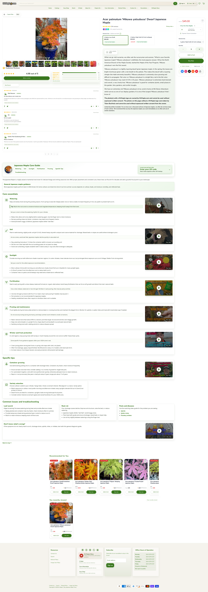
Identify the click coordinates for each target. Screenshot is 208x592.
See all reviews (56, 80)
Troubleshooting (20, 172)
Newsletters (144, 8)
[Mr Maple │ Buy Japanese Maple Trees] (11, 3)
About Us (88, 8)
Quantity (181, 45)
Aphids (123, 411)
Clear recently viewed (152, 500)
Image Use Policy (55, 562)
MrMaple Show (155, 8)
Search (52, 556)
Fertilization (41, 169)
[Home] (4, 14)
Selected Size (182, 38)
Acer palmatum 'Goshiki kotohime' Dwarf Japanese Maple (60, 482)
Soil (25, 169)
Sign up (110, 565)
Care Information (109, 8)
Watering (18, 169)
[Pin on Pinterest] (196, 71)
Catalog (57, 8)
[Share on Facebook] (182, 71)
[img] (7, 90)
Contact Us (133, 8)
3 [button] (51, 154)
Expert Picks (10, 14)
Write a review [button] (26, 78)
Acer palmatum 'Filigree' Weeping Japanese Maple (110, 482)
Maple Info (98, 8)
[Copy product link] (200, 71)
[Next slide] (98, 64)
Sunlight (31, 169)
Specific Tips (59, 169)
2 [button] (48, 154)
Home (50, 8)
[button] (9, 64)
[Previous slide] (4, 64)
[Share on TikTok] (189, 71)
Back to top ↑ (7, 443)
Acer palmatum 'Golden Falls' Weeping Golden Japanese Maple (84, 482)
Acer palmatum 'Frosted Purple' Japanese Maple (134, 482)
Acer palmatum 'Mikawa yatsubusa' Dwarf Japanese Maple (61, 525)
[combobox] (95, 3)
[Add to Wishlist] (202, 20)
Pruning (50, 169)
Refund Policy (122, 8)
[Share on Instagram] (185, 71)
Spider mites (125, 413)
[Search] (175, 3)
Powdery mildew (126, 415)
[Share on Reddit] (193, 71)
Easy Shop (66, 8)
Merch (73, 8)
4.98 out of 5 (32, 73)
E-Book (80, 8)
